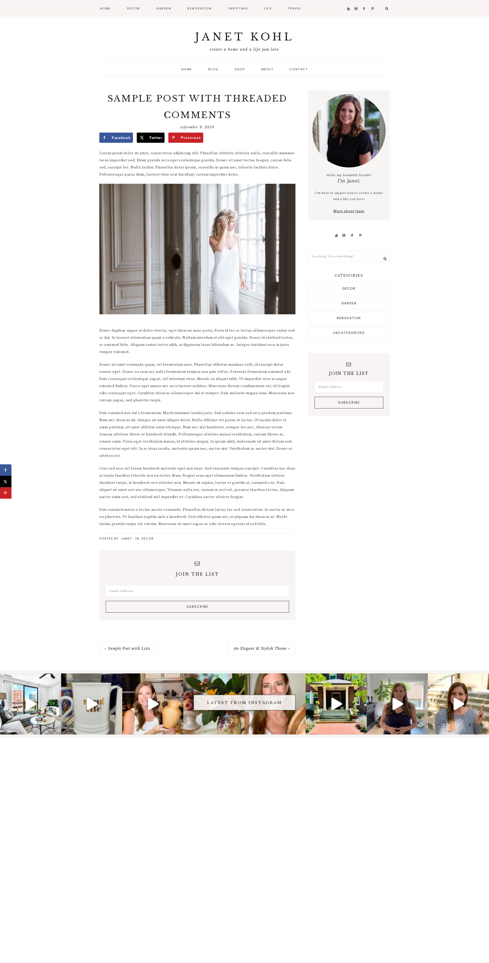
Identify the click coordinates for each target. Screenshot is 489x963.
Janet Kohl (244, 37)
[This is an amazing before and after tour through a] (30, 703)
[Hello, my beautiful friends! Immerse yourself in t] (458, 703)
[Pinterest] (360, 235)
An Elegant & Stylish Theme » (262, 648)
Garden (349, 303)
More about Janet (348, 211)
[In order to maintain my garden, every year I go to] (336, 703)
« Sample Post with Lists (127, 648)
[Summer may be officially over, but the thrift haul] (152, 703)
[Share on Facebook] (5, 470)
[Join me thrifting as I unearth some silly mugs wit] (91, 703)
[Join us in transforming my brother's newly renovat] (397, 703)
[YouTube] (336, 235)
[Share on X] (5, 481)
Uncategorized (349, 333)
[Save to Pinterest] (5, 493)
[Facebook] (352, 235)
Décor (148, 538)
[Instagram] (344, 235)
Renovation (349, 318)
